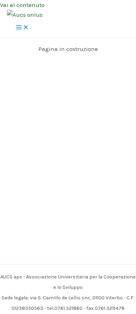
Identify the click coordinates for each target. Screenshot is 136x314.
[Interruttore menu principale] (22, 28)
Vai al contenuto (22, 4)
